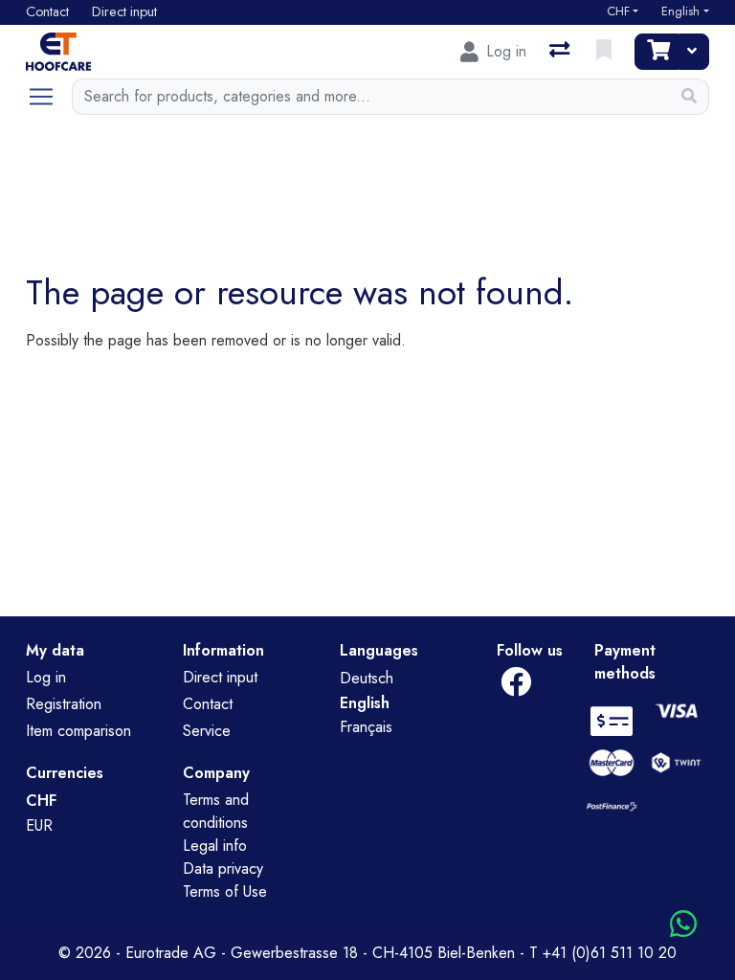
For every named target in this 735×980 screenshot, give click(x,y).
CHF (618, 11)
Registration (63, 704)
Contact (208, 704)
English (680, 11)
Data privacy (223, 869)
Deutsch (366, 678)
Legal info (215, 846)
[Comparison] (561, 52)
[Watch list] (606, 52)
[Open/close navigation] (49, 96)
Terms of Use (225, 891)
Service (207, 731)
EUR (39, 825)
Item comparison (78, 731)
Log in (46, 677)
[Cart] (657, 51)
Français (366, 727)
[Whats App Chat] (683, 925)
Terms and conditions (216, 811)
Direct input (220, 677)
